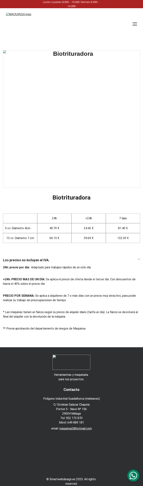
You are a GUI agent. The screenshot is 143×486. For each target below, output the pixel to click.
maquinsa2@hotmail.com (75, 428)
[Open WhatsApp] (133, 476)
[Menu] (135, 24)
